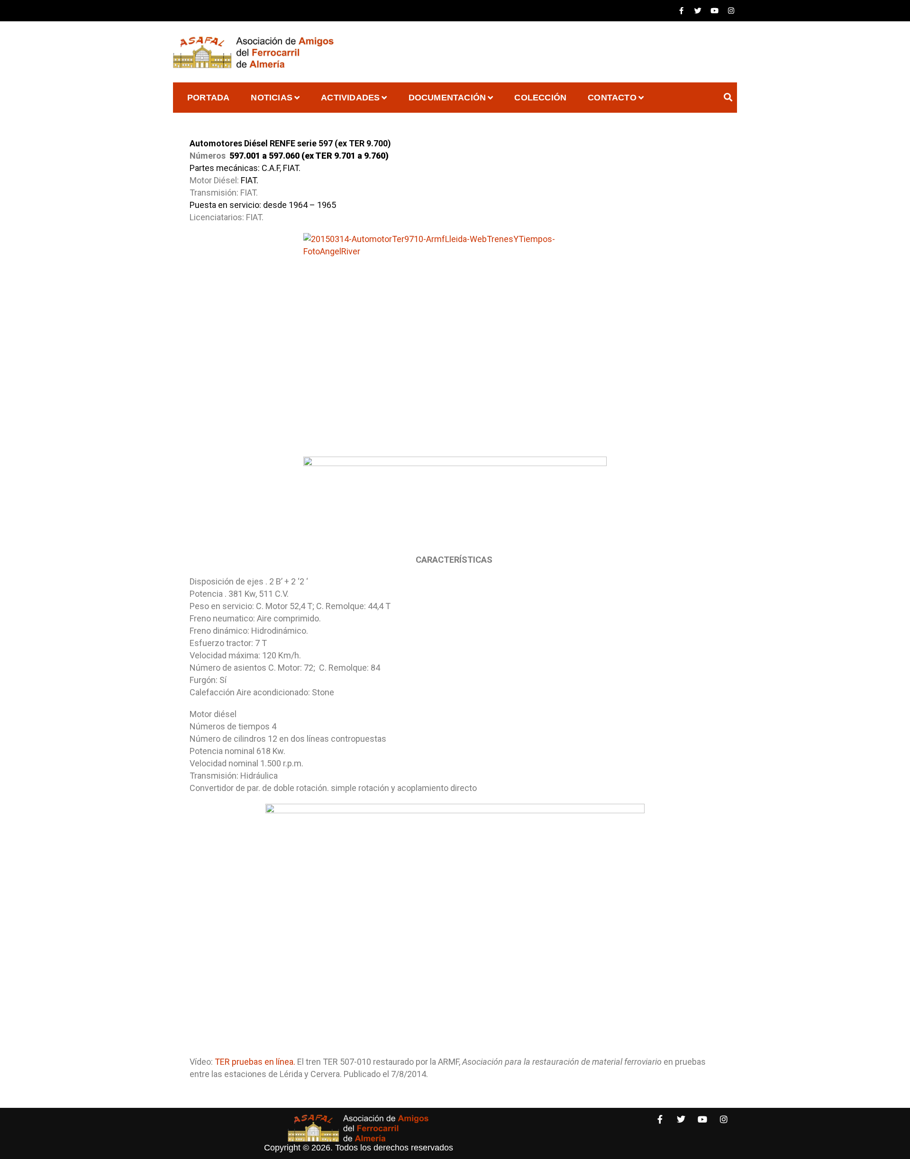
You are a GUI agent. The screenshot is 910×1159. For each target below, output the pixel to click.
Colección (540, 97)
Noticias (271, 97)
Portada (208, 97)
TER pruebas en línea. (256, 1062)
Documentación (447, 97)
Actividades (350, 97)
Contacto (612, 97)
